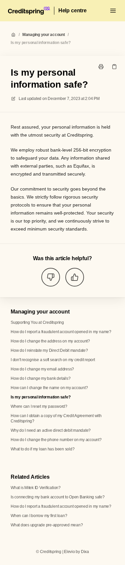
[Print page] (101, 66)
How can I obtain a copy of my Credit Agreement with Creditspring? (56, 418)
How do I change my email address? (42, 369)
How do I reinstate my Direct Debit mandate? (49, 350)
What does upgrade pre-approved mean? (47, 525)
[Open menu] (113, 10)
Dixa (85, 551)
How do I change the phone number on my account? (56, 439)
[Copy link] (114, 66)
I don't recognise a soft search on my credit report (53, 359)
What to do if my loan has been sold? (42, 449)
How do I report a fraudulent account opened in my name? (61, 331)
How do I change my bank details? (40, 378)
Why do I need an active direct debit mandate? (51, 430)
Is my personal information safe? (40, 42)
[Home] (29, 10)
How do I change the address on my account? (50, 341)
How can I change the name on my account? (49, 387)
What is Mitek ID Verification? (36, 487)
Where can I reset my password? (39, 406)
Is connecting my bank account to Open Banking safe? (58, 497)
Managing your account (43, 34)
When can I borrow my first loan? (39, 515)
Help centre (72, 10)
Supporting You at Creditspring (37, 322)
